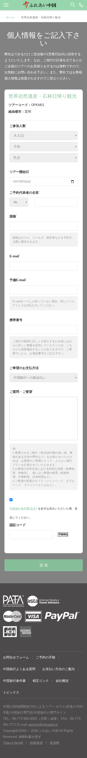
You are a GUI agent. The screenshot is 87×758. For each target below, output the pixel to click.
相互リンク (41, 680)
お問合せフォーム (16, 657)
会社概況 (62, 680)
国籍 (13, 216)
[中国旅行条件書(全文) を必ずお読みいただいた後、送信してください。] (44, 499)
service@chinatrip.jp (43, 724)
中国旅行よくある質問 (19, 669)
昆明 (28, 111)
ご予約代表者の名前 (25, 192)
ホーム (10, 17)
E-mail (15, 256)
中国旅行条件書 (14, 680)
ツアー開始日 (20, 171)
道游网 (54, 742)
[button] (43, 5)
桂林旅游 (36, 742)
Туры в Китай (13, 742)
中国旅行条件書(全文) (23, 508)
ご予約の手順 (45, 657)
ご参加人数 (18, 126)
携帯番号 (16, 320)
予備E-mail (18, 280)
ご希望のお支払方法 (25, 368)
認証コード (18, 525)
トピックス (11, 692)
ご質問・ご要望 (21, 391)
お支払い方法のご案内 (58, 669)
